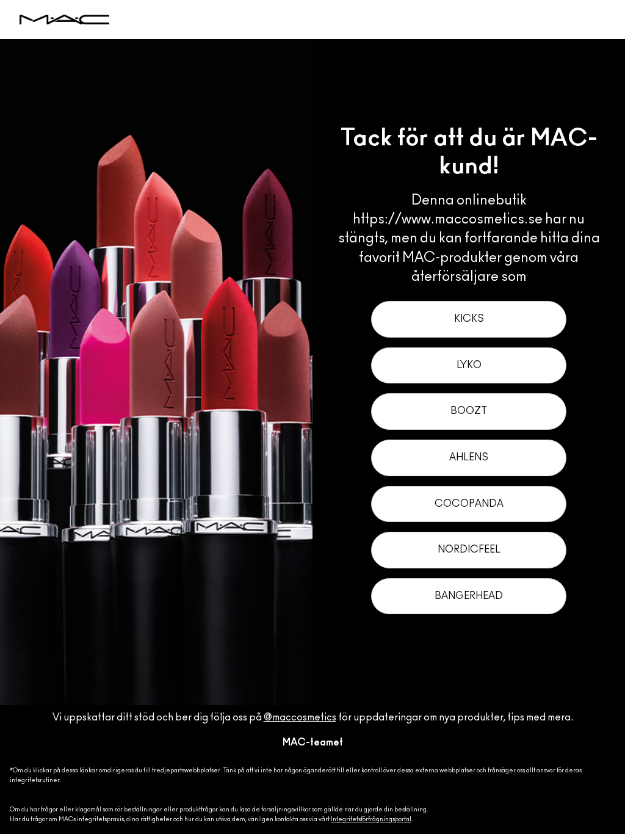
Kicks (469, 319)
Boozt (468, 411)
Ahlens (468, 457)
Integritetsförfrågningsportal (371, 819)
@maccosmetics (300, 717)
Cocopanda (469, 504)
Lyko (469, 365)
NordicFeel (469, 549)
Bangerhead (469, 596)
